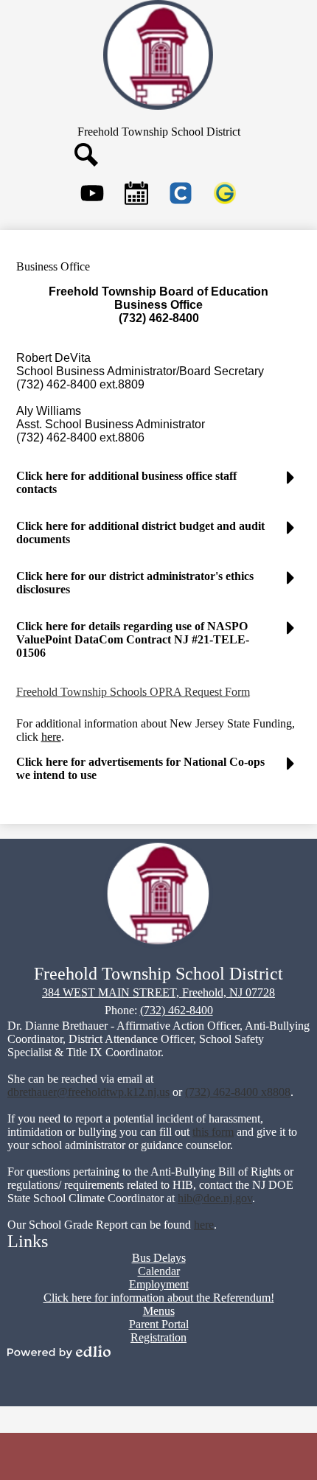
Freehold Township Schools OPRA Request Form (133, 691)
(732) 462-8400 (176, 1010)
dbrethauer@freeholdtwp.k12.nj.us (88, 1092)
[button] (159, 489)
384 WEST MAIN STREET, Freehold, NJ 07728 (158, 992)
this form (213, 1131)
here (51, 736)
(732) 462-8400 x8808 (237, 1092)
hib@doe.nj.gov (215, 1198)
